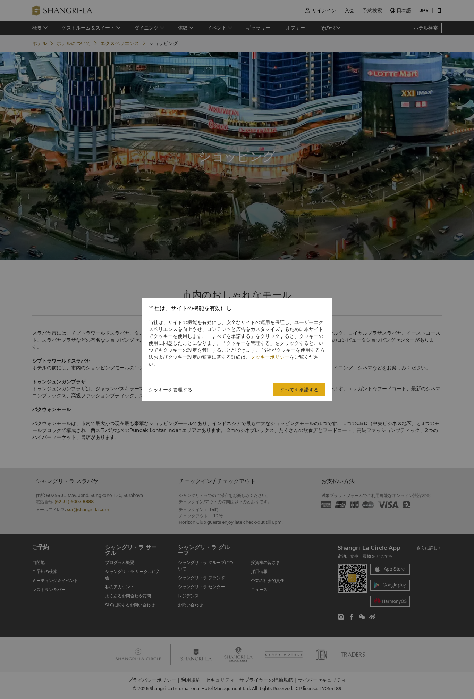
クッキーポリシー (270, 357)
